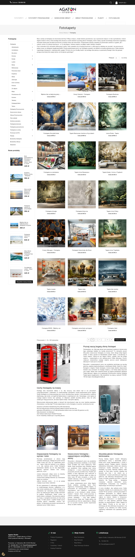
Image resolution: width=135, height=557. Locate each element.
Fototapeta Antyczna (82, 211)
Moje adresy (77, 543)
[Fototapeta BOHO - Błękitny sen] (51, 311)
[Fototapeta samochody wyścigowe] (82, 311)
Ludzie (13, 62)
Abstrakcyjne (15, 47)
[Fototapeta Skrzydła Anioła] (51, 116)
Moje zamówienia (79, 537)
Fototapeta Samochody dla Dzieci (82, 250)
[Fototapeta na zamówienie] (51, 155)
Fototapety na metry (15, 130)
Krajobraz (14, 73)
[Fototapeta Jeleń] (112, 311)
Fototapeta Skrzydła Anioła (51, 133)
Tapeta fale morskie (112, 289)
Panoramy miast (16, 71)
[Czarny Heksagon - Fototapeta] (51, 233)
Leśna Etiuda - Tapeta (112, 133)
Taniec (13, 106)
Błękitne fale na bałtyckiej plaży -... (51, 94)
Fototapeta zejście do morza (27, 236)
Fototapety (19, 18)
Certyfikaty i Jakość (56, 545)
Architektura (15, 50)
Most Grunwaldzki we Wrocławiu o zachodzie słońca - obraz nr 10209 (28, 159)
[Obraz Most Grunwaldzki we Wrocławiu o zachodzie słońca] (16, 161)
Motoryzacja (15, 68)
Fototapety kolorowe (15, 124)
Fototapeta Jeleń (112, 328)
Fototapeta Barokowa (112, 94)
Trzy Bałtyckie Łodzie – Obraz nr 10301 (28, 269)
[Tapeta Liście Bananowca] (82, 155)
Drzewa (14, 56)
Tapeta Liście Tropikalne (112, 250)
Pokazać (111, 58)
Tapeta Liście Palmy (112, 211)
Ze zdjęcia (14, 88)
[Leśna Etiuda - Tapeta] (112, 116)
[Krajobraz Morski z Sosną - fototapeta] (16, 178)
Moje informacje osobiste (81, 545)
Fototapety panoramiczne (17, 127)
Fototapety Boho (16, 103)
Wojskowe (13, 144)
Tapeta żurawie (51, 289)
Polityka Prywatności (57, 537)
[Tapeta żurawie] (51, 272)
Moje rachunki (78, 540)
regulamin (54, 540)
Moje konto (79, 533)
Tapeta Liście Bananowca (82, 172)
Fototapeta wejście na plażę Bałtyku (27, 207)
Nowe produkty (14, 150)
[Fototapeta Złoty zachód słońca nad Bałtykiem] (16, 194)
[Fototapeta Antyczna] (82, 194)
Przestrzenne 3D (16, 94)
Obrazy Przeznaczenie (84, 18)
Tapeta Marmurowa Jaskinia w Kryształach (82, 133)
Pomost (14, 85)
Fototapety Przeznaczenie (39, 18)
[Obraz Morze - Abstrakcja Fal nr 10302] (16, 256)
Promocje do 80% (15, 133)
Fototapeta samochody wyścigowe (82, 328)
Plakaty (101, 18)
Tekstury (14, 100)
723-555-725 (21, 2)
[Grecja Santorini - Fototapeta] (82, 77)
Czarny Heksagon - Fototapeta (51, 250)
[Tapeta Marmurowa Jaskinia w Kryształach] (82, 116)
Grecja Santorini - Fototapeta (82, 94)
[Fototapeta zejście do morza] (16, 240)
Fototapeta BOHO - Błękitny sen (51, 328)
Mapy (13, 91)
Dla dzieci (14, 53)
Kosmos (14, 97)
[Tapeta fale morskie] (112, 272)
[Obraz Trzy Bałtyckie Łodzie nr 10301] (16, 273)
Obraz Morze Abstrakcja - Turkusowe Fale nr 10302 (28, 253)
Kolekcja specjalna (15, 121)
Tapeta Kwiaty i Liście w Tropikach (112, 172)
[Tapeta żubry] (82, 272)
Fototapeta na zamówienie (51, 172)
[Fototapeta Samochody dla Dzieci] (82, 233)
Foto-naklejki (114, 18)
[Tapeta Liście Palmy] (112, 194)
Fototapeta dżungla (51, 211)
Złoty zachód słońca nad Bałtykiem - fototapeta (27, 192)
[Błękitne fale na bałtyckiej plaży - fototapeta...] (51, 77)
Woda (13, 76)
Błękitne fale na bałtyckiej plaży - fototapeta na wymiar (25, 224)
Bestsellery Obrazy (15, 141)
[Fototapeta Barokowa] (112, 77)
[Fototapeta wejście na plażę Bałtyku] (16, 211)
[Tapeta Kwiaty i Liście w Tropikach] (112, 155)
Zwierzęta (14, 79)
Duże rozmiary (15, 82)
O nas (52, 543)
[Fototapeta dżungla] (51, 194)
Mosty (13, 65)
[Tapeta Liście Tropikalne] (112, 233)
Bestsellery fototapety (16, 139)
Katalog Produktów (56, 548)
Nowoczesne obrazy (62, 18)
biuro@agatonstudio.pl (30, 545)
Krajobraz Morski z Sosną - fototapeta (28, 174)
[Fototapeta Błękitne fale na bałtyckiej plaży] (14, 226)
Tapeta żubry (81, 289)
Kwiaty (13, 59)
